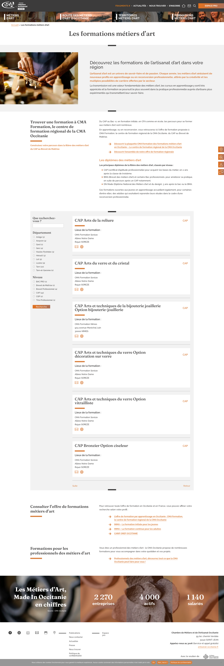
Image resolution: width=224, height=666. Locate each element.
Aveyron (41, 241)
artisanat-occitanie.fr (208, 647)
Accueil (14, 25)
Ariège (40, 237)
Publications (74, 633)
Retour (186, 486)
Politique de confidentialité (75, 654)
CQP (39, 296)
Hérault (41, 255)
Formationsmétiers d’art (185, 17)
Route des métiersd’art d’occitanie (77, 17)
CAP (40, 293)
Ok (153, 662)
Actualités (73, 641)
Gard (39, 244)
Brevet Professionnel (46, 289)
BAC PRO (41, 282)
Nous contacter (76, 637)
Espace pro (105, 634)
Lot (39, 259)
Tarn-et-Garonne (45, 270)
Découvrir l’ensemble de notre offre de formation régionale (144, 152)
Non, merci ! (162, 662)
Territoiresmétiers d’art (129, 17)
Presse (72, 645)
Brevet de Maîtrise (45, 285)
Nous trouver (75, 649)
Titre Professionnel (45, 300)
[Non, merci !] (221, 662)
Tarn (40, 267)
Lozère (40, 263)
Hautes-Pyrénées (45, 252)
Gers (39, 248)
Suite (74, 486)
